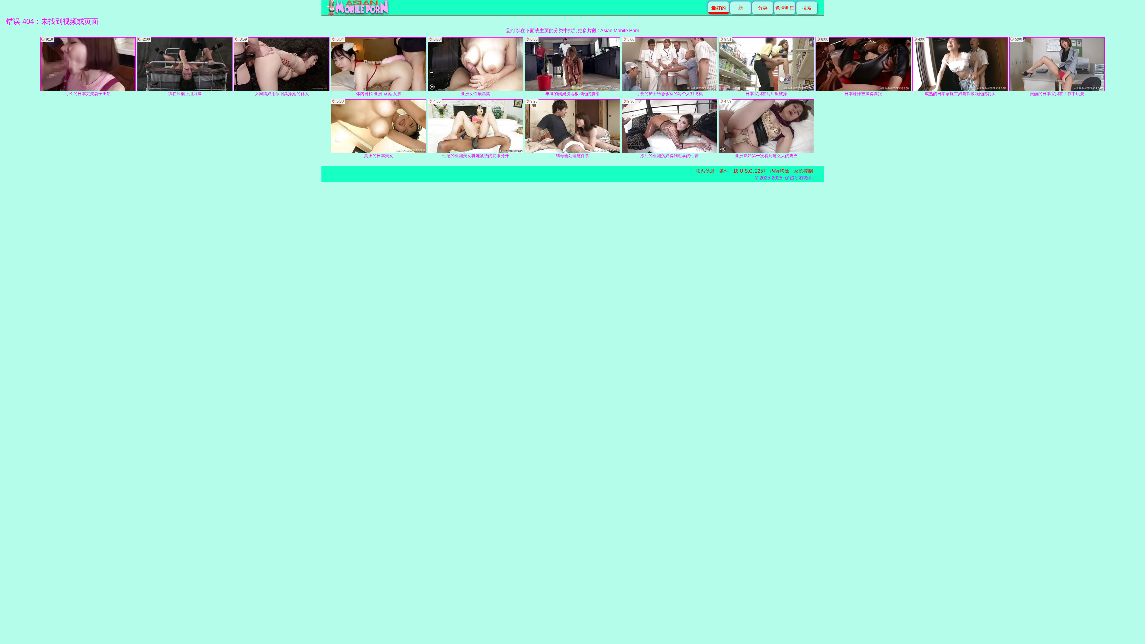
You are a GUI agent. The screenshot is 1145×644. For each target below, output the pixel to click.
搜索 (807, 7)
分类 (763, 7)
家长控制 (803, 171)
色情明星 (784, 7)
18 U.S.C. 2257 (749, 171)
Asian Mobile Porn (619, 30)
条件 (724, 171)
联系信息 (705, 171)
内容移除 (779, 171)
